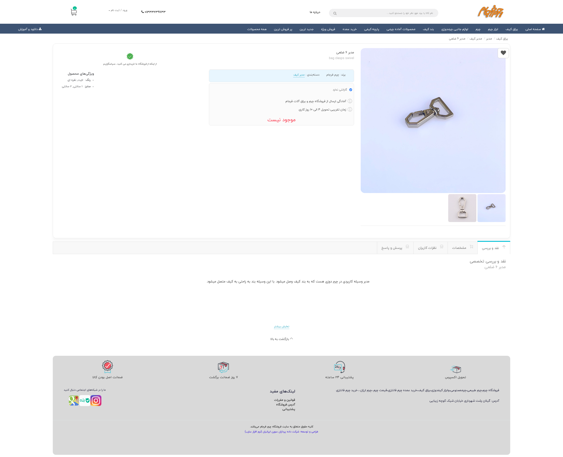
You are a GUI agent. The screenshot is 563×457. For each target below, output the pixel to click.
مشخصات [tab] (459, 248)
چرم (478, 29)
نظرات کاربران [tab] (428, 248)
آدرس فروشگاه (285, 404)
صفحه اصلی (533, 29)
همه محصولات (257, 29)
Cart (74, 8)
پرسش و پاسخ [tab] (392, 248)
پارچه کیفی (371, 29)
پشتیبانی (288, 409)
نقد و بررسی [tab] (491, 248)
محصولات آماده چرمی (401, 29)
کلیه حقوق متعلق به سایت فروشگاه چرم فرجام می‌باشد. (281, 426)
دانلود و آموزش (28, 29)
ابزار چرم (493, 29)
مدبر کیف (299, 74)
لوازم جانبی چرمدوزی (454, 29)
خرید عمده (350, 29)
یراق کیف (512, 29)
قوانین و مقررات (284, 399)
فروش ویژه (328, 29)
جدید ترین (307, 29)
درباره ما (315, 12)
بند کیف (428, 29)
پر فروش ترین (283, 29)
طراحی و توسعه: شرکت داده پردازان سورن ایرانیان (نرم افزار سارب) (281, 431)
